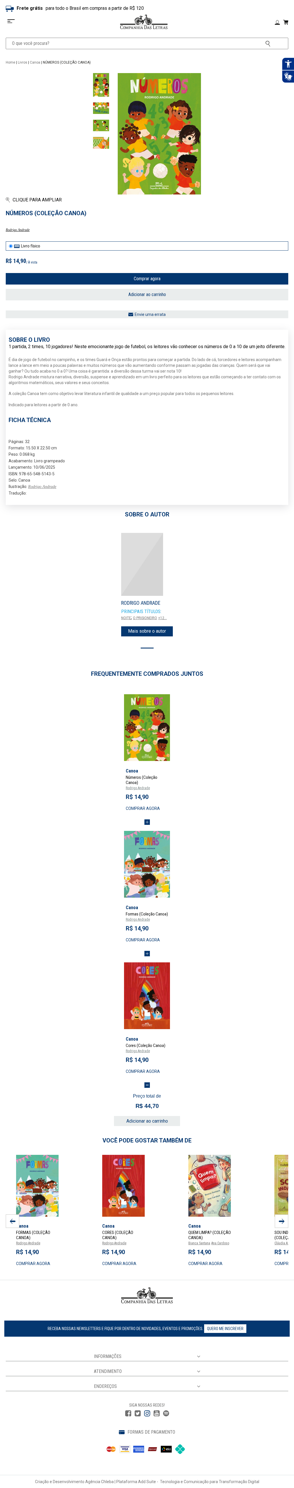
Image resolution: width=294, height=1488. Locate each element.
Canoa (35, 62)
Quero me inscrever (225, 1328)
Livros (22, 62)
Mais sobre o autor (147, 631)
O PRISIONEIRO (145, 618)
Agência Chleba (99, 1481)
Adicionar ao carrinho (147, 294)
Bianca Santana (199, 1243)
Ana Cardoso (220, 1243)
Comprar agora (147, 278)
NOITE (126, 618)
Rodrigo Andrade (18, 230)
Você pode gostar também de (147, 1140)
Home (10, 62)
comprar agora (143, 808)
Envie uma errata (150, 314)
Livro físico (30, 246)
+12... (162, 618)
